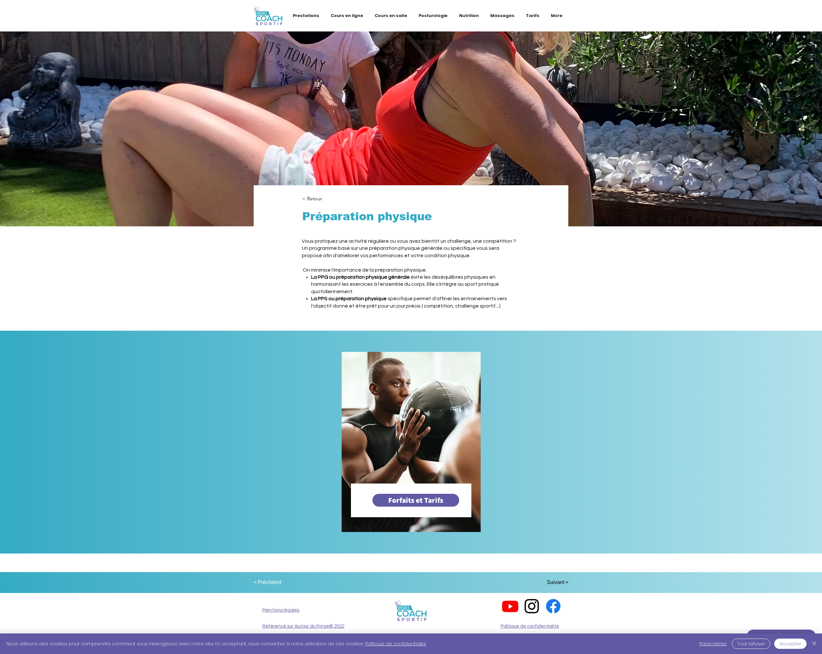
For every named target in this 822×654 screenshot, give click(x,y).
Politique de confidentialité (395, 644)
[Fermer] (814, 644)
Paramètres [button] (713, 644)
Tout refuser (751, 644)
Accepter (790, 644)
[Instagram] (531, 606)
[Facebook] (553, 606)
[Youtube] (510, 606)
